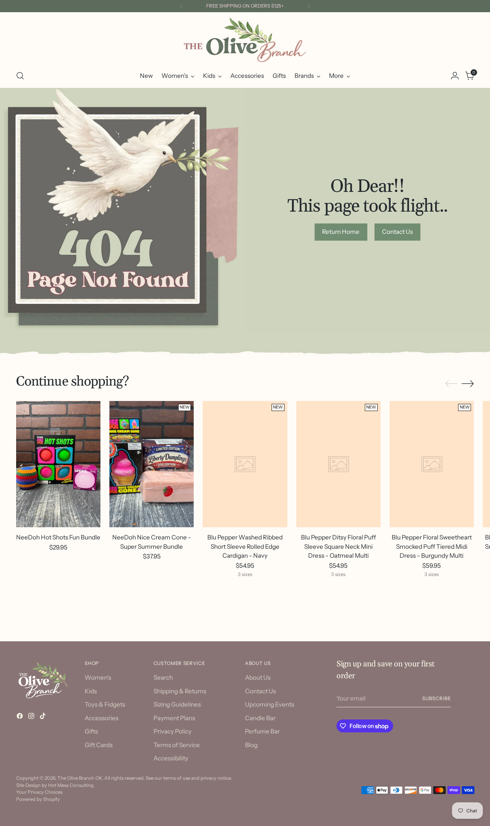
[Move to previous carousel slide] (451, 384)
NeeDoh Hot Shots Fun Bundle (58, 537)
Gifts (91, 731)
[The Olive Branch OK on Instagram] (32, 717)
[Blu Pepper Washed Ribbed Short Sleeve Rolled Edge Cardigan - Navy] (245, 464)
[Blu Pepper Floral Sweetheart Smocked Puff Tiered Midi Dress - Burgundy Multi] (432, 464)
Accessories (101, 718)
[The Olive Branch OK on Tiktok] (43, 717)
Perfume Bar (262, 731)
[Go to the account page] (455, 76)
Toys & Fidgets (105, 704)
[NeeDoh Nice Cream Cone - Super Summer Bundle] (151, 464)
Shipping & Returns (180, 691)
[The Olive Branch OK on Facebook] (20, 717)
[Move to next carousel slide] (468, 383)
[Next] (309, 6)
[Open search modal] (20, 76)
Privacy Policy (173, 731)
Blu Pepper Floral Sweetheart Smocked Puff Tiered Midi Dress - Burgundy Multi (432, 546)
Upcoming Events (269, 704)
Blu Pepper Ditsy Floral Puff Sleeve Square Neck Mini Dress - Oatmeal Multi (338, 546)
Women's (98, 677)
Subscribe (436, 698)
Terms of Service (177, 745)
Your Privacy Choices (39, 792)
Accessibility (171, 758)
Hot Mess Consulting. (71, 785)
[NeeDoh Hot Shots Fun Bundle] (58, 464)
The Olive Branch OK (79, 778)
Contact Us (260, 691)
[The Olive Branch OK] (245, 39)
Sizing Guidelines (177, 704)
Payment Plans (174, 718)
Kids (91, 691)
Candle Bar (260, 718)
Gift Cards (99, 745)
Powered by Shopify (38, 799)
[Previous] (181, 6)
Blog (251, 745)
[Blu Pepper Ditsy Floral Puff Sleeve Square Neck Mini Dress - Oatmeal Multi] (338, 464)
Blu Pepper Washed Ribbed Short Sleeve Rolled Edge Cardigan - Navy (245, 546)
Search (163, 677)
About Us (257, 677)
